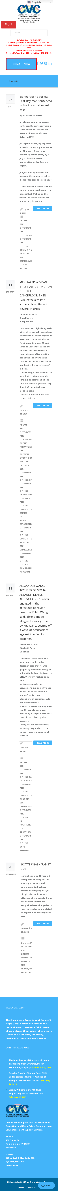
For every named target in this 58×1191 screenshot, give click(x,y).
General (25, 943)
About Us (32, 1187)
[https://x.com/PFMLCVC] (42, 63)
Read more (43, 208)
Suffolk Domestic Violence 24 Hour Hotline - (25, 45)
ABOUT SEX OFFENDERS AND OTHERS (25, 228)
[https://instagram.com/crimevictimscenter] (46, 63)
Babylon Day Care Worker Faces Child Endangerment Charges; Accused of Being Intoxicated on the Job (28, 1077)
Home (21, 1187)
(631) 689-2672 (35, 40)
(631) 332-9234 (44, 42)
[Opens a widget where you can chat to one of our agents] (46, 1185)
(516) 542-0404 (46, 53)
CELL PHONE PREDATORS (27, 443)
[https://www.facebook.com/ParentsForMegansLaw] (38, 63)
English (36, 2)
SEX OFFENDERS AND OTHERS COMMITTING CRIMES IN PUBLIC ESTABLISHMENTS (29, 509)
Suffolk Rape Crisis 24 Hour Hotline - (23, 42)
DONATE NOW (21, 64)
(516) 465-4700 (36, 50)
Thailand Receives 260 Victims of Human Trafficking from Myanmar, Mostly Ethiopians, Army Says (29, 1064)
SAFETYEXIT (8, 25)
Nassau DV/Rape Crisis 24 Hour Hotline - (23, 53)
